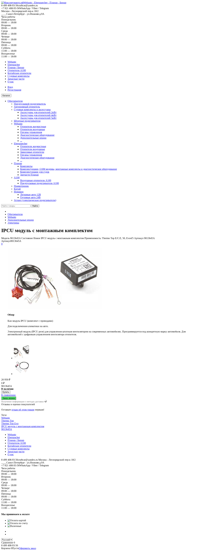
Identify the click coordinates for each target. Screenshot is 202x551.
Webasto (12, 61)
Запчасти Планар (29, 174)
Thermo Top (7, 420)
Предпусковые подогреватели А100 (39, 183)
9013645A (6, 429)
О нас (11, 81)
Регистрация (14, 90)
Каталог (6, 95)
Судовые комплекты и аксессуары (32, 109)
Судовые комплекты (19, 76)
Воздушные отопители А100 (35, 180)
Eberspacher (14, 64)
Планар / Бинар (16, 67)
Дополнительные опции (33, 138)
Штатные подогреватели (27, 121)
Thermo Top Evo (9, 423)
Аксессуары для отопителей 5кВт (38, 118)
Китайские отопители (19, 73)
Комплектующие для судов (34, 172)
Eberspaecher (20, 143)
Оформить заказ (27, 548)
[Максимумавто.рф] (12, 2)
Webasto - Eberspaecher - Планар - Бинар (45, 2)
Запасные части (16, 78)
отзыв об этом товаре (23, 409)
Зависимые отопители (32, 152)
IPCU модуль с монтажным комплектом (22, 426)
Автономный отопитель (27, 106)
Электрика (13, 222)
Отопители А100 (17, 70)
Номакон (19, 191)
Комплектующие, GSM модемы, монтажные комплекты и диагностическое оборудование (68, 169)
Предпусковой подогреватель (30, 104)
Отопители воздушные (32, 129)
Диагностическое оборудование (37, 135)
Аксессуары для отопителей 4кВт (38, 115)
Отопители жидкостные (33, 126)
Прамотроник (21, 186)
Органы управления (31, 132)
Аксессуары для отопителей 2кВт (38, 112)
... (21, 140)
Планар (18, 163)
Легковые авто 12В (30, 194)
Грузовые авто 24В (30, 197)
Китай (17, 189)
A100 (17, 177)
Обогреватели (15, 101)
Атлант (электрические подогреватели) (35, 200)
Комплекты (26, 166)
